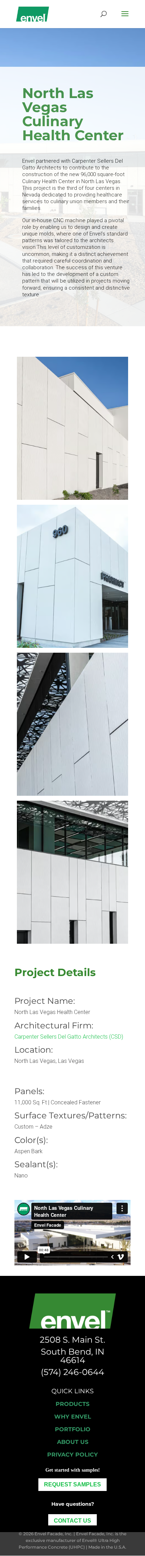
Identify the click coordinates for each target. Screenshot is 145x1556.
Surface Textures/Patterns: (70, 1115)
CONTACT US (72, 1521)
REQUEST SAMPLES (72, 1484)
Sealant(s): (36, 1164)
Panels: (29, 1091)
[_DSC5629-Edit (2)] (72, 793)
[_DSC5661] (72, 941)
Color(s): (31, 1140)
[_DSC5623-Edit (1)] (72, 646)
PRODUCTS (72, 1404)
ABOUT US (72, 1442)
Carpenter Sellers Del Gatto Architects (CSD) (68, 1036)
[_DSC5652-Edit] (72, 498)
